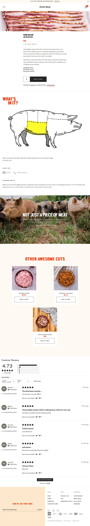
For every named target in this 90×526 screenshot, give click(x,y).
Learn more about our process (45, 225)
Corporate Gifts (67, 501)
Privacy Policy (76, 520)
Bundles (51, 501)
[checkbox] (38, 381)
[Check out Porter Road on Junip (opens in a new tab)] (48, 483)
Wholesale (78, 498)
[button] (28, 37)
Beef (49, 496)
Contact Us (65, 496)
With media (37, 381)
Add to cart (38, 79)
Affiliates (77, 501)
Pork (49, 498)
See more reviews (45, 479)
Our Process (78, 496)
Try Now (56, 1)
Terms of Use (67, 520)
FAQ (62, 498)
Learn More (51, 85)
